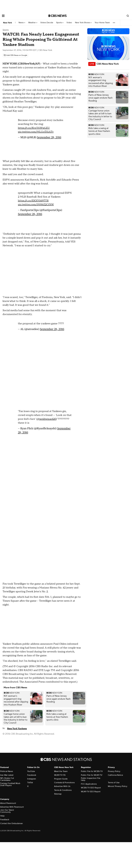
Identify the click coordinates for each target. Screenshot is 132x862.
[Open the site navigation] (20, 16)
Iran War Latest (6, 775)
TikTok (30, 783)
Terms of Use (113, 783)
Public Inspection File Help (90, 779)
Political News (6, 771)
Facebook (31, 775)
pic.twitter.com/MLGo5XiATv (36, 130)
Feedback (4, 820)
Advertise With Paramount (12, 807)
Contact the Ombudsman (11, 823)
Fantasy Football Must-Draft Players (10, 784)
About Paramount (8, 803)
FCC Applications (89, 784)
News (21, 22)
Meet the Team (61, 771)
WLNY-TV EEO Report (90, 792)
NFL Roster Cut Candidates (7, 779)
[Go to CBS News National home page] (57, 15)
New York (7, 22)
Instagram (31, 779)
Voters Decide (46, 22)
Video (69, 22)
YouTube (31, 771)
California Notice (115, 775)
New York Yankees (17, 728)
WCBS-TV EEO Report (91, 788)
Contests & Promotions (64, 783)
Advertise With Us (62, 786)
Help (2, 816)
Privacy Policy (114, 771)
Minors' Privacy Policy (117, 786)
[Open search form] (128, 15)
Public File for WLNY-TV (91, 775)
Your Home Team (102, 22)
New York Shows (82, 22)
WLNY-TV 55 (59, 775)
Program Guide (61, 779)
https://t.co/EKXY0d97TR (33, 199)
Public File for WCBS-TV (92, 771)
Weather (32, 22)
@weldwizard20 (46, 417)
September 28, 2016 (49, 136)
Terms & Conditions (63, 790)
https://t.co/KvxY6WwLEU (34, 126)
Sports (59, 22)
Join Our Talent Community (7, 811)
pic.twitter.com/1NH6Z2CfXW (36, 203)
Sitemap (57, 794)
